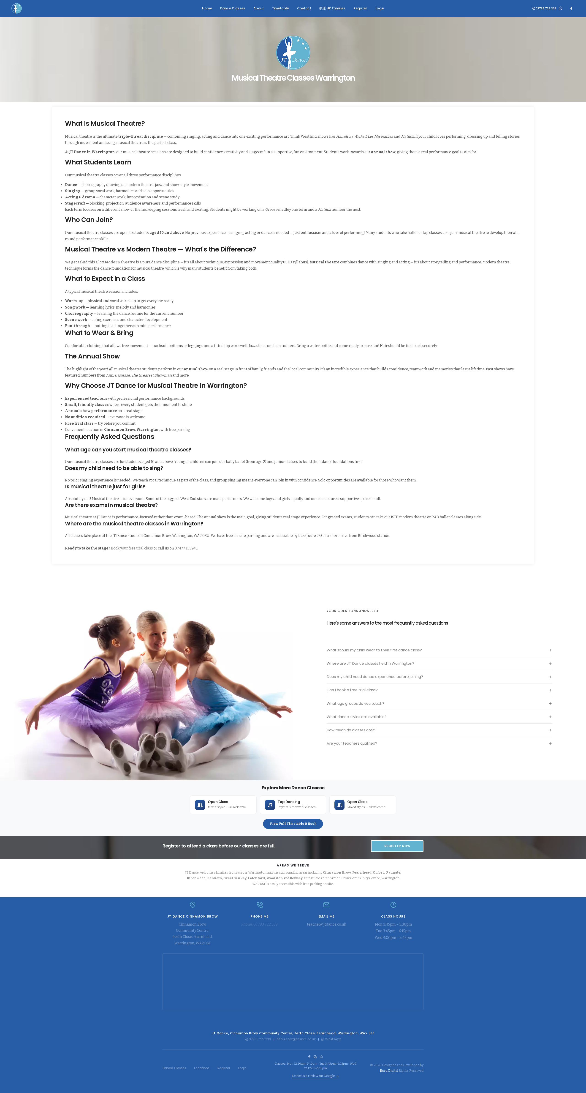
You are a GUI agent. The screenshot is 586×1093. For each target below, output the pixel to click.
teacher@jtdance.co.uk (326, 924)
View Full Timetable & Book (293, 824)
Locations (201, 1068)
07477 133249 (186, 548)
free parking (179, 429)
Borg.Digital (389, 1071)
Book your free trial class (132, 548)
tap (426, 232)
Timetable (280, 8)
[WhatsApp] (560, 8)
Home (207, 8)
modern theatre (140, 185)
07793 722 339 (546, 8)
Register (360, 8)
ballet (413, 232)
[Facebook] (571, 8)
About (258, 8)
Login (379, 8)
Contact (304, 8)
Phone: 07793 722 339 (259, 924)
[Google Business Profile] (315, 1057)
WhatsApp (333, 1039)
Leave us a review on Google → (315, 1076)
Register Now (397, 846)
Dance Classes (232, 8)
